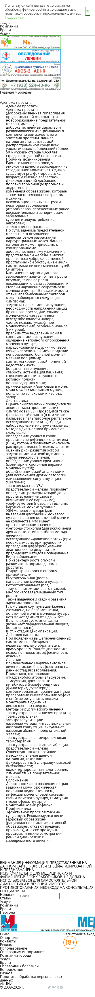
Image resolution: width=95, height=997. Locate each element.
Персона (7, 912)
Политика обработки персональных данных (31, 978)
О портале (9, 937)
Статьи (5, 898)
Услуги (5, 901)
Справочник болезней (19, 966)
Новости (7, 894)
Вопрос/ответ (11, 969)
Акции (5, 33)
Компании (9, 26)
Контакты (8, 941)
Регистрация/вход (79, 934)
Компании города (15, 955)
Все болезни (21, 856)
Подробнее (14, 17)
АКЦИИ (6, 983)
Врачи (5, 29)
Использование (13, 948)
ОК (88, 11)
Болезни (25, 92)
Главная (7, 92)
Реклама (7, 944)
